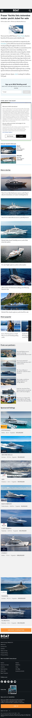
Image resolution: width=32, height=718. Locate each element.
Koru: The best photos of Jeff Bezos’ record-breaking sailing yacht (9, 335)
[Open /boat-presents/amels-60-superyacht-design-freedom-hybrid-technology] (8, 390)
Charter (3, 667)
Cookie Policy (4, 652)
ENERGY (4, 553)
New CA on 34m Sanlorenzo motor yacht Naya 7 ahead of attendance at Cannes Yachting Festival (15, 194)
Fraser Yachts (21, 36)
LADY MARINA (6, 528)
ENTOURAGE (5, 430)
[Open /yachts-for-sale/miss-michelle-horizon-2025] (16, 444)
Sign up (16, 706)
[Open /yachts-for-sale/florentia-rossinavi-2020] (16, 610)
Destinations (4, 669)
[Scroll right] (29, 331)
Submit (27, 92)
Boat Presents (4, 673)
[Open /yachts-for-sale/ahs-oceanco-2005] (16, 469)
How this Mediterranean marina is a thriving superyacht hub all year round (24, 353)
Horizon (3, 457)
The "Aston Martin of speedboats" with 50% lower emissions (24, 371)
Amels (3, 432)
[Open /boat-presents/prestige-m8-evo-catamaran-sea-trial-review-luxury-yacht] (8, 381)
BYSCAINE (19, 155)
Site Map (18, 669)
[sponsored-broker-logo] (4, 428)
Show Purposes (10, 136)
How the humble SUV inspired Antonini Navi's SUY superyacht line (24, 362)
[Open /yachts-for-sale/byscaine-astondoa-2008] (8, 159)
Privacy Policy (4, 655)
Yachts (2, 662)
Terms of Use (4, 650)
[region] (16, 121)
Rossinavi (3, 623)
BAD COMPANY (6, 504)
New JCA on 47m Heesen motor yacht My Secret (15, 217)
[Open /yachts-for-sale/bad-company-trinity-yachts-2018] (16, 493)
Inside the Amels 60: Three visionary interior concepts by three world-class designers (24, 390)
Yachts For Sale (5, 665)
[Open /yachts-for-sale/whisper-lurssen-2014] (16, 585)
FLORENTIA (5, 621)
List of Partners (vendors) (7, 132)
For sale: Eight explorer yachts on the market (13, 265)
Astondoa (3, 43)
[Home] (16, 11)
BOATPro (18, 665)
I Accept (21, 136)
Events (17, 662)
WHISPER (4, 596)
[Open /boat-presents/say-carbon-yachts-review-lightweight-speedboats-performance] (8, 371)
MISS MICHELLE (7, 455)
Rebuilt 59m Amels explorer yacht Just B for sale (15, 312)
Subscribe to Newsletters (16, 630)
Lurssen (3, 598)
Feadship (3, 531)
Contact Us (4, 646)
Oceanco (3, 481)
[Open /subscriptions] (10, 690)
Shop (17, 667)
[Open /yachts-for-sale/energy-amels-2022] (16, 542)
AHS (2, 479)
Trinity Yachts (4, 506)
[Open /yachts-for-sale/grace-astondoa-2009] (8, 149)
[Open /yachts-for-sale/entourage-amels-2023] (16, 420)
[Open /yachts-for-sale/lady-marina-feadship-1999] (16, 518)
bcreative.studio (20, 671)
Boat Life (3, 671)
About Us (3, 644)
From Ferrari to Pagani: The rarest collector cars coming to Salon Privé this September (24, 399)
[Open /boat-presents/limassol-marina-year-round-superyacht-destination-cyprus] (8, 353)
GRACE (18, 146)
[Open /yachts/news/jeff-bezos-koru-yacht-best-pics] (11, 326)
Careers (3, 648)
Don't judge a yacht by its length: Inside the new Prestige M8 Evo (23, 381)
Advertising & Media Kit (7, 642)
